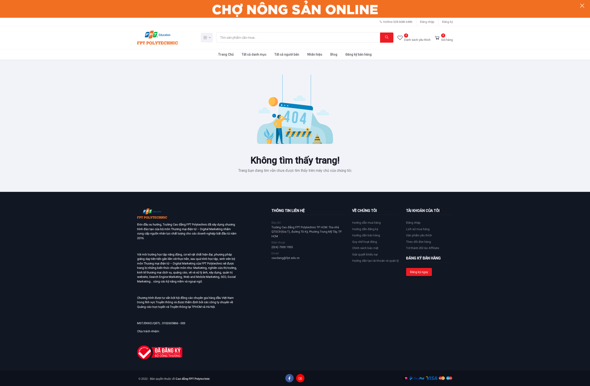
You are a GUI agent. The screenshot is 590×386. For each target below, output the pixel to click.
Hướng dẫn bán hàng (366, 235)
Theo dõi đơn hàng (418, 241)
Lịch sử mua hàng (418, 229)
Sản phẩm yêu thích (419, 235)
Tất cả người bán (286, 54)
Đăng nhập (427, 22)
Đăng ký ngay (419, 272)
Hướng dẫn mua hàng (366, 222)
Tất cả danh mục (254, 54)
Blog (333, 54)
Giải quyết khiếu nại (365, 254)
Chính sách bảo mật (365, 248)
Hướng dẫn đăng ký (365, 229)
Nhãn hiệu (314, 54)
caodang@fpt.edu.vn (285, 258)
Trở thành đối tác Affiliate (422, 248)
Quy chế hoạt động (364, 241)
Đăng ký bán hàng (358, 54)
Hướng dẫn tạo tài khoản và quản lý (375, 260)
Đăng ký (447, 22)
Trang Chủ (226, 54)
